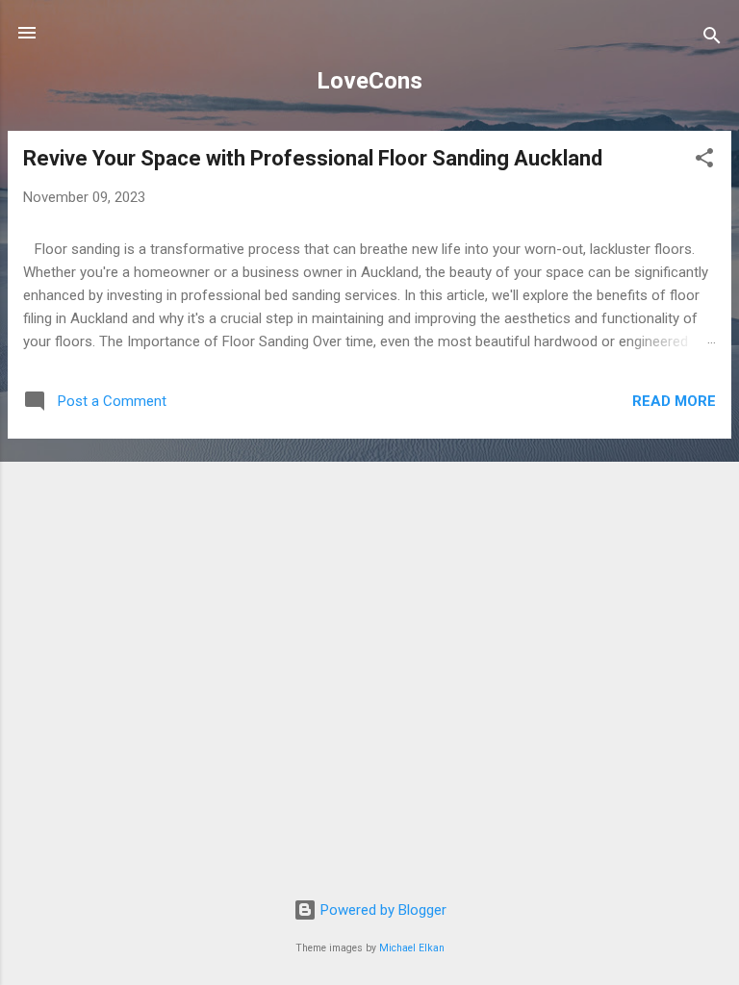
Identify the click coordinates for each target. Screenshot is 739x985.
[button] (704, 161)
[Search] (712, 39)
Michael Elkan (412, 948)
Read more (674, 401)
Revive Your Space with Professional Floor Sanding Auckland (312, 158)
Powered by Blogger (381, 910)
